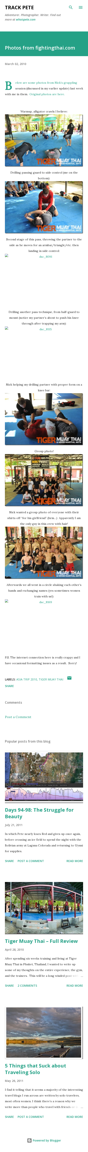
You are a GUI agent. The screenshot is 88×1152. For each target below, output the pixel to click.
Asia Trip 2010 (26, 679)
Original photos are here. (47, 94)
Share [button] (9, 686)
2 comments (27, 985)
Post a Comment (18, 717)
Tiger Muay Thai (51, 679)
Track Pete (19, 7)
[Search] (70, 7)
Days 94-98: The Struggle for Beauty (39, 813)
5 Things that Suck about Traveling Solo (35, 1069)
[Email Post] (69, 679)
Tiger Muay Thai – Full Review (41, 941)
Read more (75, 861)
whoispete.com (25, 19)
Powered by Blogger (46, 1140)
